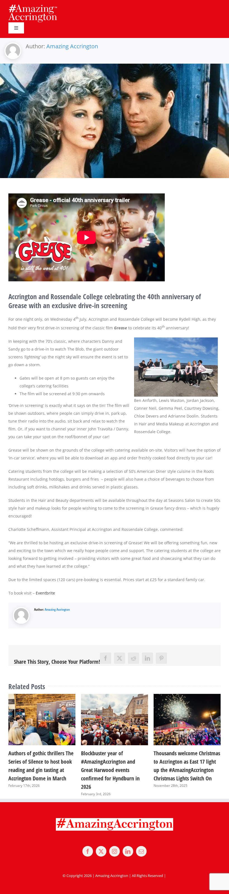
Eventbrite (45, 593)
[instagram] (114, 843)
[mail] (141, 843)
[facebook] (87, 843)
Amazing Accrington (72, 46)
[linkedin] (128, 843)
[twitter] (101, 843)
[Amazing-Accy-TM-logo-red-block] (32, 6)
